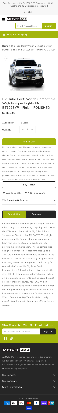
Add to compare (36, 193)
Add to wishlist (14, 193)
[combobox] (35, 26)
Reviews (36, 214)
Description (14, 214)
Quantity (6, 129)
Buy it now (29, 185)
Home (5, 45)
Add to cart (29, 141)
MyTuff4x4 (33, 398)
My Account (25, 12)
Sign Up (48, 331)
